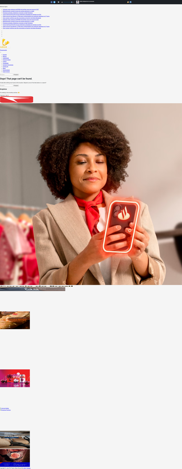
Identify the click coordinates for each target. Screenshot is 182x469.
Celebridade (6, 58)
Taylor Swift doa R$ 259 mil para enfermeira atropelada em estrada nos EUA (22, 14)
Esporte (5, 54)
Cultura (4, 61)
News (4, 68)
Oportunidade (6, 70)
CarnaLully (5, 66)
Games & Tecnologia (8, 65)
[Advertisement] (42, 301)
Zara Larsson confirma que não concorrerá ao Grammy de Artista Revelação (22, 18)
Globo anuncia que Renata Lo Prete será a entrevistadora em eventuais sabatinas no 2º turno (26, 16)
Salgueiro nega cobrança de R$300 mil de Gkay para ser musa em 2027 (21, 9)
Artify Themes (26, 468)
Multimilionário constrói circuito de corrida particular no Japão (18, 11)
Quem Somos (6, 71)
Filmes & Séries (7, 59)
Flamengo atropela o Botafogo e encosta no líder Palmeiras (18, 13)
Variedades (5, 63)
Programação (3, 50)
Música (5, 56)
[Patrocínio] (15, 328)
